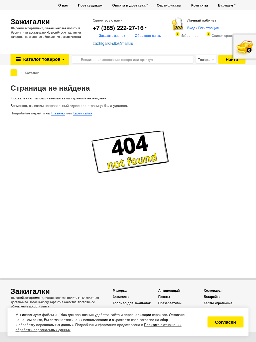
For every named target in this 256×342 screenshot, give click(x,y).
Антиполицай (169, 290)
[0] (189, 35)
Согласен (225, 322)
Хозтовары (213, 290)
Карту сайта (82, 112)
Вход (191, 27)
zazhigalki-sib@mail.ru (113, 43)
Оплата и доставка (129, 5)
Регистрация (208, 27)
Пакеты (164, 296)
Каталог (41, 59)
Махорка (119, 290)
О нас (63, 5)
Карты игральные (218, 302)
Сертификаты (169, 5)
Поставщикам (90, 5)
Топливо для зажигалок (132, 302)
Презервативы (170, 302)
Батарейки (212, 296)
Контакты (199, 5)
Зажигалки (121, 296)
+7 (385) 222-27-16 (118, 28)
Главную (58, 112)
